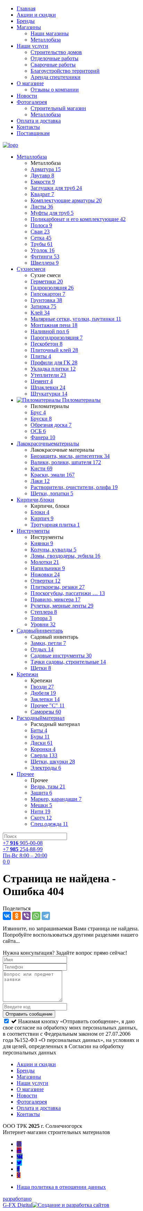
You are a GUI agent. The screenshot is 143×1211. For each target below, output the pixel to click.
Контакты (28, 127)
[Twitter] (19, 1163)
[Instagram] (19, 1144)
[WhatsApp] (36, 916)
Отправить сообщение (29, 1014)
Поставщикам (33, 133)
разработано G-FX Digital (17, 1202)
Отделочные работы (54, 58)
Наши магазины (50, 33)
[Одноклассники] (16, 916)
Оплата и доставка (39, 121)
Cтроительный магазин (58, 108)
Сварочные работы (53, 65)
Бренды (26, 21)
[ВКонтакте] (7, 916)
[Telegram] (46, 916)
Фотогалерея (32, 102)
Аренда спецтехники (56, 77)
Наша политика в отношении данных (61, 1187)
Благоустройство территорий (65, 71)
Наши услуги (32, 46)
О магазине (30, 83)
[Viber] (26, 916)
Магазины (29, 27)
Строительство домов (56, 52)
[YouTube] (19, 1150)
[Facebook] (18, 1169)
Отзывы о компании (55, 89)
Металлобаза (46, 40)
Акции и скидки (36, 15)
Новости (27, 96)
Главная (26, 8)
